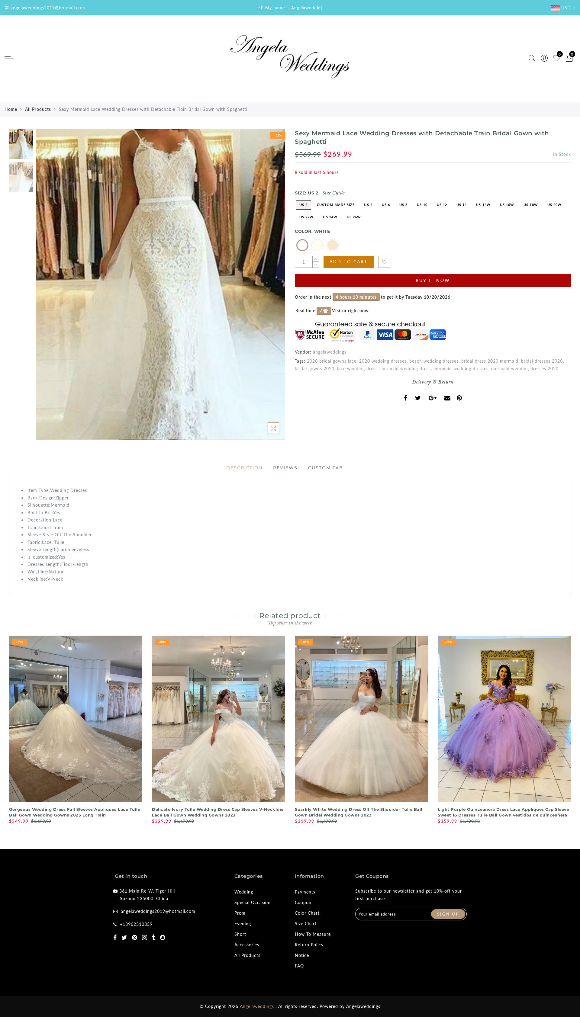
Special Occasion (252, 902)
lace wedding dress (357, 368)
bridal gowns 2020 (314, 368)
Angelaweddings (363, 1006)
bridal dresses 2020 (542, 361)
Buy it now (433, 280)
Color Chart (307, 913)
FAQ (299, 965)
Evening (242, 923)
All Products (38, 109)
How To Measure (313, 934)
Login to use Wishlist (384, 262)
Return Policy (309, 944)
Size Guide (334, 193)
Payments (305, 891)
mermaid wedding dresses (460, 368)
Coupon (303, 902)
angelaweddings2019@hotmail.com (158, 911)
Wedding (243, 891)
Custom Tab (325, 467)
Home (11, 109)
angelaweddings (329, 352)
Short (240, 934)
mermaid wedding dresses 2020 (525, 368)
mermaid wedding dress (405, 368)
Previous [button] (47, 287)
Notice (302, 955)
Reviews (285, 467)
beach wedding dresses (434, 361)
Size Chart (306, 923)
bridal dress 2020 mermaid (489, 361)
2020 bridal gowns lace (331, 361)
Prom (240, 913)
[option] (160, 284)
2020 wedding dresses (383, 361)
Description (244, 467)
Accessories (246, 944)
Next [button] (266, 288)
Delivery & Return (433, 382)
